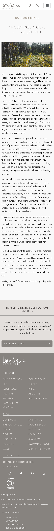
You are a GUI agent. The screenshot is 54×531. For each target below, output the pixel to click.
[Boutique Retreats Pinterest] (32, 473)
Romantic (35, 434)
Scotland (9, 439)
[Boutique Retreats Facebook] (21, 473)
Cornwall (9, 420)
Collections (37, 379)
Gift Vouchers (38, 398)
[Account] (40, 5)
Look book (10, 389)
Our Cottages (12, 379)
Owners (8, 393)
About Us (34, 393)
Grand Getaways (40, 448)
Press (32, 389)
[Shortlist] (32, 5)
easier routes (17, 272)
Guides (33, 384)
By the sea (35, 420)
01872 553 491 (10, 466)
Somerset (9, 444)
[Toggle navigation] (47, 5)
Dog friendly (37, 424)
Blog (6, 384)
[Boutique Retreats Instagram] (9, 473)
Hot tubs (34, 429)
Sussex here (7, 284)
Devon (7, 429)
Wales (7, 448)
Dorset (8, 434)
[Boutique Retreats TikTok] (44, 473)
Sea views (35, 439)
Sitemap (8, 398)
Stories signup (14, 343)
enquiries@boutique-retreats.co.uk (18, 461)
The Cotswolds (13, 424)
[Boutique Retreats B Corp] (9, 483)
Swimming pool (39, 444)
